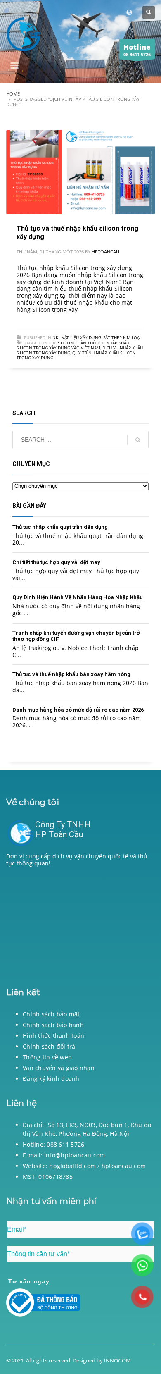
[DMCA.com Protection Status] (80, 925)
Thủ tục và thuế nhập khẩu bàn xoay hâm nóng (71, 674)
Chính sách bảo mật (51, 1014)
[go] (138, 440)
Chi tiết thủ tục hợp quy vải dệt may (56, 562)
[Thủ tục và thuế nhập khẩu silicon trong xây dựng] (80, 172)
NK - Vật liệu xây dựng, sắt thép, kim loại (96, 337)
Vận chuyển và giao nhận (59, 1068)
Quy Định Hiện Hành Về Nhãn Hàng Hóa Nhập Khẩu (77, 597)
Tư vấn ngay (29, 1281)
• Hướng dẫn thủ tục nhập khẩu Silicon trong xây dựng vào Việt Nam (73, 345)
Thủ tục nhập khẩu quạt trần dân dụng (60, 527)
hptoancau (105, 252)
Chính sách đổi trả (49, 1046)
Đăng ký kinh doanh (51, 1078)
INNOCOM (117, 1360)
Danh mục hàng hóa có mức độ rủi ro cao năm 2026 (78, 710)
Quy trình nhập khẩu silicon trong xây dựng (76, 355)
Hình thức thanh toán (53, 1035)
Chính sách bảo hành (53, 1025)
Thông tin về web (47, 1057)
